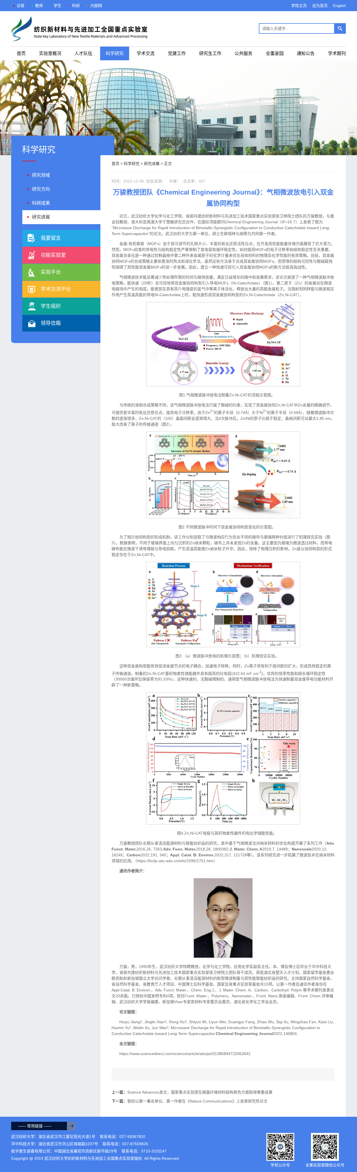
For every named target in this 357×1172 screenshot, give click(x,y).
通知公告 (306, 53)
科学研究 (115, 53)
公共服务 (243, 53)
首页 (21, 53)
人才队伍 (83, 53)
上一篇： (192, 1092)
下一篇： (189, 1101)
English (339, 5)
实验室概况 (50, 53)
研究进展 (152, 163)
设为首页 (320, 5)
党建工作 (177, 53)
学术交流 (146, 53)
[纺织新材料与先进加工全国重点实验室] (79, 28)
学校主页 (299, 5)
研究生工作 (210, 53)
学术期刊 (337, 53)
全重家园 (275, 53)
